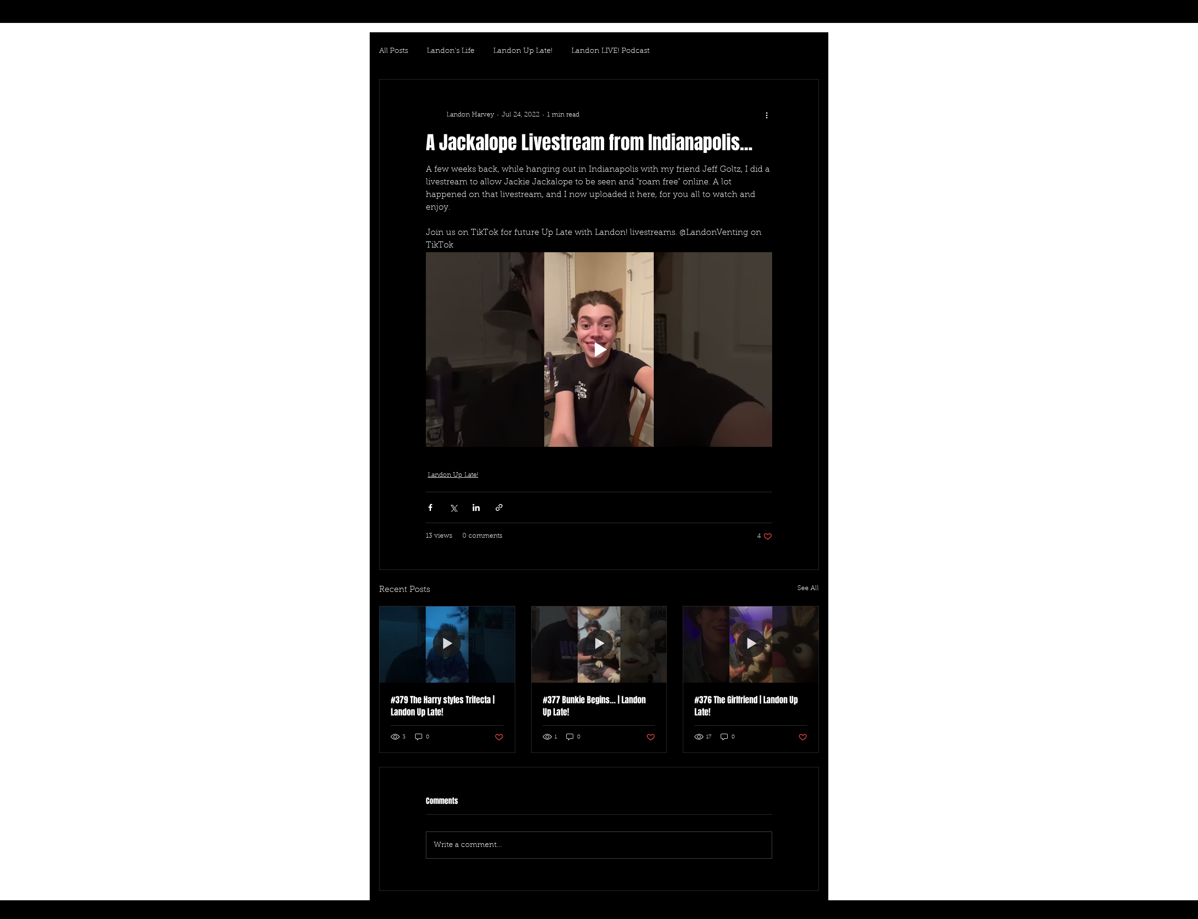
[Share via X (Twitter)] (453, 507)
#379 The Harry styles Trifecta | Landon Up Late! (443, 706)
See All (808, 588)
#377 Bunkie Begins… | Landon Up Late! (594, 706)
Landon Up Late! (523, 51)
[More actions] (766, 115)
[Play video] (599, 349)
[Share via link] (499, 507)
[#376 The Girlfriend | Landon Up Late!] (750, 644)
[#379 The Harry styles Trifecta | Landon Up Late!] (447, 644)
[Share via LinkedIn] (476, 507)
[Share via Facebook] (430, 507)
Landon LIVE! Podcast (610, 51)
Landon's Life (451, 51)
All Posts (393, 51)
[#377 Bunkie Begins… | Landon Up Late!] (599, 644)
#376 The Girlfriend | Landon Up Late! (746, 706)
